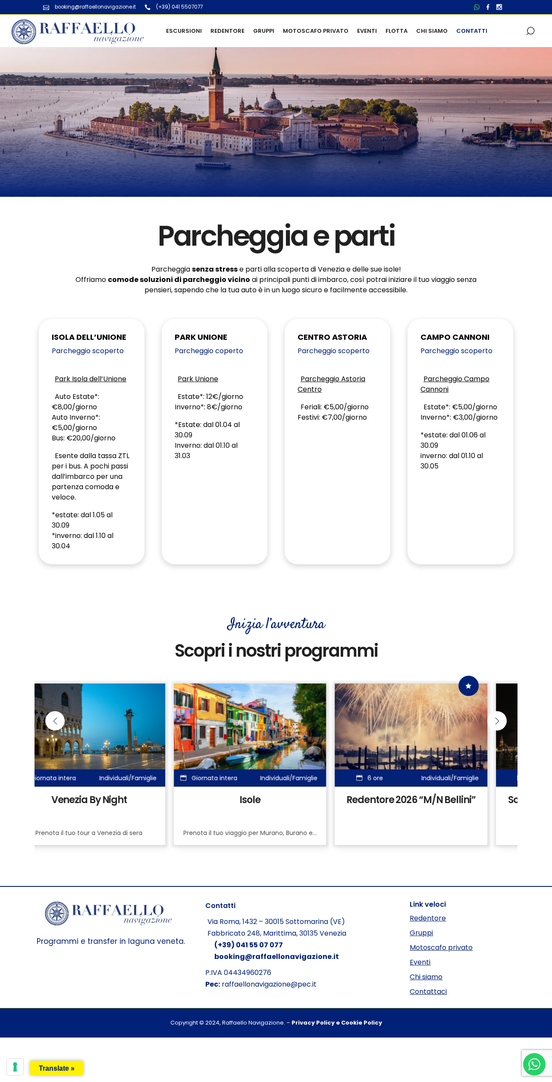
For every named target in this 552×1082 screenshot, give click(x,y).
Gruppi (421, 933)
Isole (115, 800)
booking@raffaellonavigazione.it (276, 957)
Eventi (420, 962)
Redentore (428, 918)
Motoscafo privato (441, 947)
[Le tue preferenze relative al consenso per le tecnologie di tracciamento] (15, 1067)
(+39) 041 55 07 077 (248, 945)
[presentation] (55, 721)
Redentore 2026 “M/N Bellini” (276, 800)
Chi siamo (426, 977)
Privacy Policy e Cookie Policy (337, 1023)
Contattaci (428, 992)
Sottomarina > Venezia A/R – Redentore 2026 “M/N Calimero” (437, 809)
